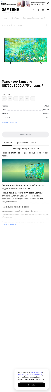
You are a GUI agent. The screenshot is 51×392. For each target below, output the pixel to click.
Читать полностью (9, 225)
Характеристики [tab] (22, 143)
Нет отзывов (17, 25)
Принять (31, 385)
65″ (21, 98)
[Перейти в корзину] (43, 10)
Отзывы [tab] (34, 143)
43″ (4, 98)
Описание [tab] (8, 143)
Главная (5, 18)
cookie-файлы (36, 372)
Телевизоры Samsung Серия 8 (34, 18)
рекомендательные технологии (30, 375)
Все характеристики (9, 123)
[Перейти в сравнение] (38, 10)
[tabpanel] (25, 186)
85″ (33, 98)
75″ (27, 98)
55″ (16, 98)
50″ (10, 98)
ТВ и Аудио (15, 18)
